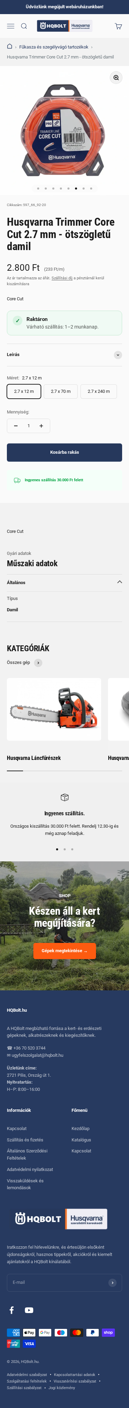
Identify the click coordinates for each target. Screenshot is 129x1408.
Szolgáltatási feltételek (27, 1381)
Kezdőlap (80, 1128)
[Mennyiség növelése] (41, 426)
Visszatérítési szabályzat (75, 1381)
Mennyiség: (18, 412)
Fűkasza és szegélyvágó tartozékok (53, 47)
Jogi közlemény (62, 1388)
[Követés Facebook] (11, 1310)
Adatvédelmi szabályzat (27, 1375)
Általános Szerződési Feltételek (27, 1154)
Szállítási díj (62, 278)
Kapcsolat (16, 1128)
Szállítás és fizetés (25, 1139)
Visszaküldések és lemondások (25, 1184)
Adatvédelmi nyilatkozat (30, 1169)
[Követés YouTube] (29, 1310)
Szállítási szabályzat (24, 1388)
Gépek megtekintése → (65, 950)
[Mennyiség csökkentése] (15, 426)
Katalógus (81, 1139)
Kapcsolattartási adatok (74, 1375)
